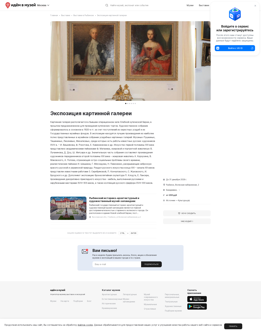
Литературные (130, 294)
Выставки (204, 5)
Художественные (173, 306)
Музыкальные (150, 304)
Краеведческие (109, 308)
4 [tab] (131, 103)
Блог (89, 301)
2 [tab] (127, 103)
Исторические (109, 303)
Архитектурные (109, 294)
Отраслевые (150, 309)
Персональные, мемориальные (172, 295)
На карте (65, 301)
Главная (54, 15)
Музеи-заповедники (129, 300)
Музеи (190, 5)
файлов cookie (85, 325)
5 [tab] (133, 103)
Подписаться (151, 264)
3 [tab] (129, 103)
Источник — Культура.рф (178, 200)
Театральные (171, 301)
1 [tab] (125, 103)
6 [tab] (135, 103)
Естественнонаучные (112, 299)
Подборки (78, 301)
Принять (233, 326)
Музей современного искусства (151, 297)
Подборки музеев (173, 311)
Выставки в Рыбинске (83, 15)
